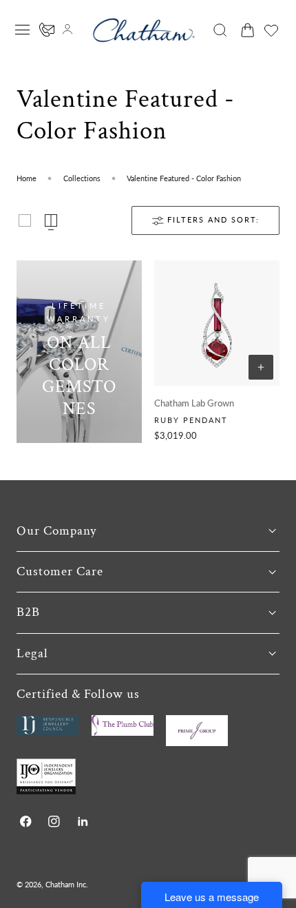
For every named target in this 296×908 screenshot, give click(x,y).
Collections (82, 178)
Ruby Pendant (191, 419)
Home (26, 178)
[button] (22, 29)
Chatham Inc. (66, 884)
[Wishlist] (271, 30)
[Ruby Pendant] (216, 323)
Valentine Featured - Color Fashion (184, 178)
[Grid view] (25, 220)
